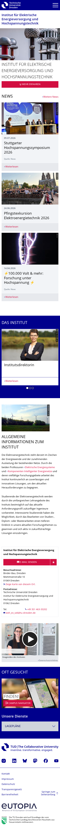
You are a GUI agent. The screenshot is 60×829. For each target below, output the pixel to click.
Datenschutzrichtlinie (48, 661)
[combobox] (30, 726)
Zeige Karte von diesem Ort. (21, 584)
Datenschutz (8, 784)
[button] (27, 388)
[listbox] (30, 360)
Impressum (8, 779)
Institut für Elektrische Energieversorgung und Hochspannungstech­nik (20, 19)
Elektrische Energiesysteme (40, 467)
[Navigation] (55, 5)
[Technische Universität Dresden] (11, 5)
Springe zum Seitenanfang (48, 793)
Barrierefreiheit (10, 795)
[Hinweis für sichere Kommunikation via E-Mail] (53, 562)
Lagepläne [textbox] (13, 726)
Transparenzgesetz (12, 790)
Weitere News (50, 97)
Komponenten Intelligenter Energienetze (30, 471)
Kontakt (6, 774)
